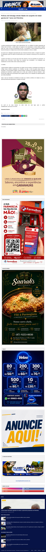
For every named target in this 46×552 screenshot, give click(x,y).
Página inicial (3, 13)
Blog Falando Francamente (6, 20)
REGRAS (39, 550)
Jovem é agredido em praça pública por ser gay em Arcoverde (17, 544)
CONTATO (43, 550)
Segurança (7, 13)
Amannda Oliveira (4, 512)
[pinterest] (33, 491)
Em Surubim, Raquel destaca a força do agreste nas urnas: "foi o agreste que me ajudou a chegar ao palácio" (25, 526)
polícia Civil (8, 113)
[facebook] (33, 489)
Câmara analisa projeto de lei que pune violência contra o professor (18, 517)
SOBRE (35, 550)
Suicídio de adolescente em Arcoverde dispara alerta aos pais (17, 534)
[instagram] (12, 489)
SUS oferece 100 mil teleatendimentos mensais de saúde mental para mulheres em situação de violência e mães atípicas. (24, 523)
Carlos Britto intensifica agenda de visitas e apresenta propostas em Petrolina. (20, 510)
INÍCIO (32, 550)
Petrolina (4, 113)
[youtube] (12, 491)
